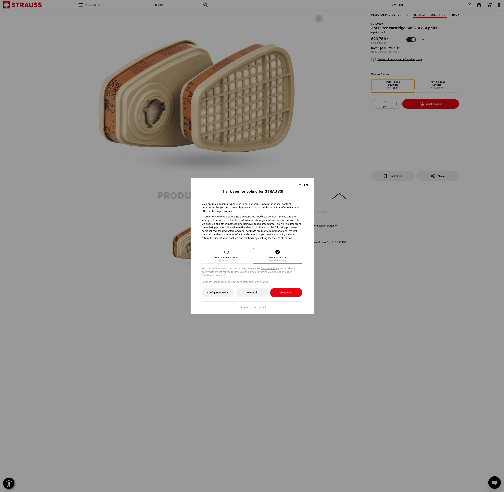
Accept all (286, 292)
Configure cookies (218, 292)
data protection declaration (252, 281)
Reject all (252, 292)
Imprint (262, 307)
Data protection (247, 307)
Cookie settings (270, 268)
